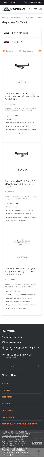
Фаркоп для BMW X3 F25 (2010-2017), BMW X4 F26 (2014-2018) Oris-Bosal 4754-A (22, 96)
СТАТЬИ (6, 404)
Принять (37, 443)
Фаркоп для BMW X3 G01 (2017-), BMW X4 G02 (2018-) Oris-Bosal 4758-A (20, 184)
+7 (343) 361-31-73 (34, 2)
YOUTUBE (16, 375)
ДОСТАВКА (7, 410)
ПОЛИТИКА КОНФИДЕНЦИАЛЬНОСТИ (19, 424)
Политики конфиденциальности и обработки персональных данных (14, 442)
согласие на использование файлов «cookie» (16, 436)
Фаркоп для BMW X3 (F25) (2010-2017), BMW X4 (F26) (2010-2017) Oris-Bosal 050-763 (21, 272)
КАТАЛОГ (6, 383)
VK (5, 375)
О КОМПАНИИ (8, 417)
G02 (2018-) (18, 41)
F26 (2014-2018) (20, 33)
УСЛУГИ (6, 390)
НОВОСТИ (7, 397)
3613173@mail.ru (13, 342)
